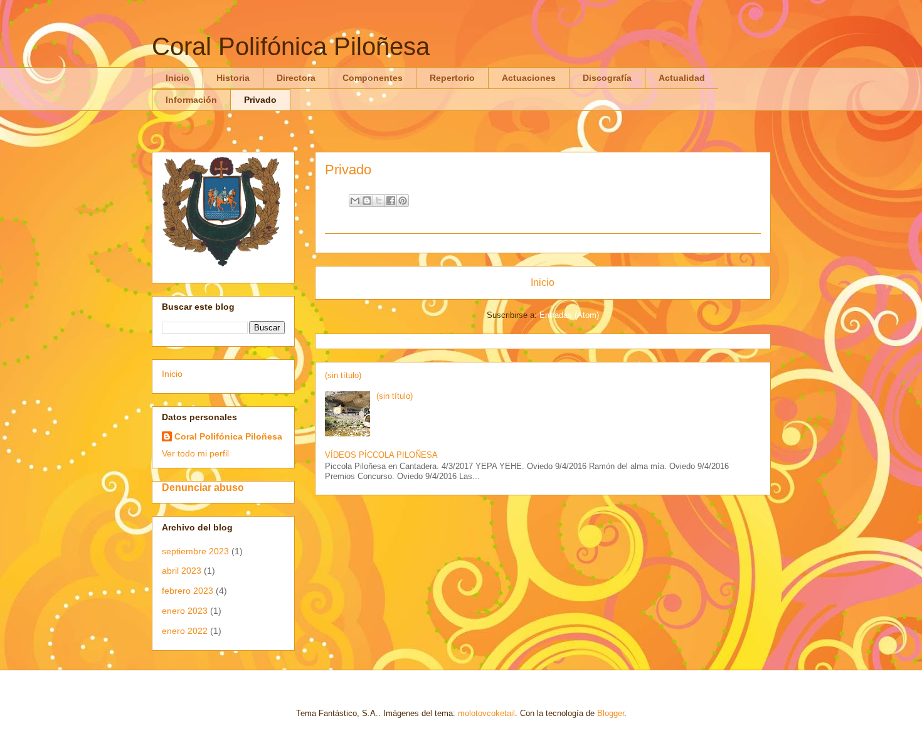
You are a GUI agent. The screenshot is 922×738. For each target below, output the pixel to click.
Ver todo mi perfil (195, 453)
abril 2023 (181, 571)
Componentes (372, 78)
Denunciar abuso (203, 487)
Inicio (177, 78)
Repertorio (452, 78)
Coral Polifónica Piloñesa (291, 46)
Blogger (610, 713)
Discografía (607, 78)
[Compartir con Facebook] (390, 200)
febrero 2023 (187, 591)
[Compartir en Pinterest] (402, 200)
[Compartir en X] (379, 200)
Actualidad (682, 78)
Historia (233, 78)
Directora (296, 78)
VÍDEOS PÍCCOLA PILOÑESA (381, 455)
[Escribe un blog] (367, 200)
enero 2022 (185, 631)
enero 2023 (185, 611)
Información (191, 100)
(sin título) (343, 375)
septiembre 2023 (195, 551)
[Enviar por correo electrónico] (355, 200)
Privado (260, 100)
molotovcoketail (486, 713)
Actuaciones (529, 78)
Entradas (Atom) (569, 315)
